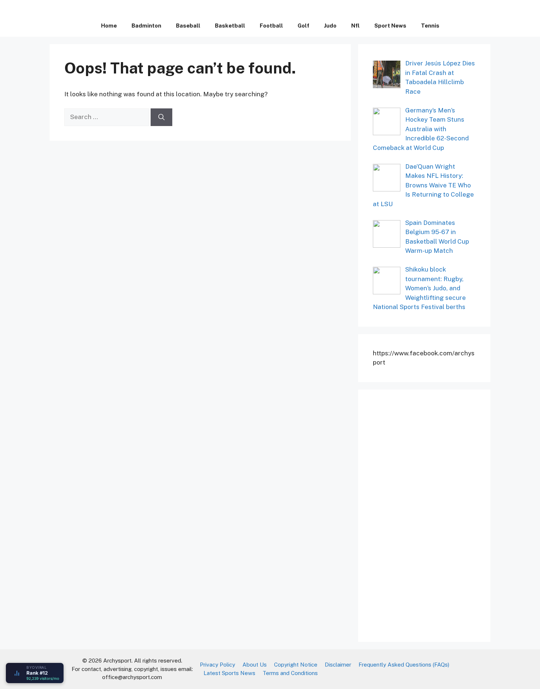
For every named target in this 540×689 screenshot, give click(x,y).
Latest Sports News (229, 673)
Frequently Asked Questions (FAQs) (404, 664)
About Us (254, 664)
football (271, 25)
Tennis (430, 25)
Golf (303, 25)
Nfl (355, 25)
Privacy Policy (217, 664)
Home (109, 25)
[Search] (161, 117)
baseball (188, 25)
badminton (146, 25)
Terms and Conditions (290, 673)
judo (330, 25)
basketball (230, 25)
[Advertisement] (428, 514)
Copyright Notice (295, 664)
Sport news (390, 25)
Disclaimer (338, 664)
